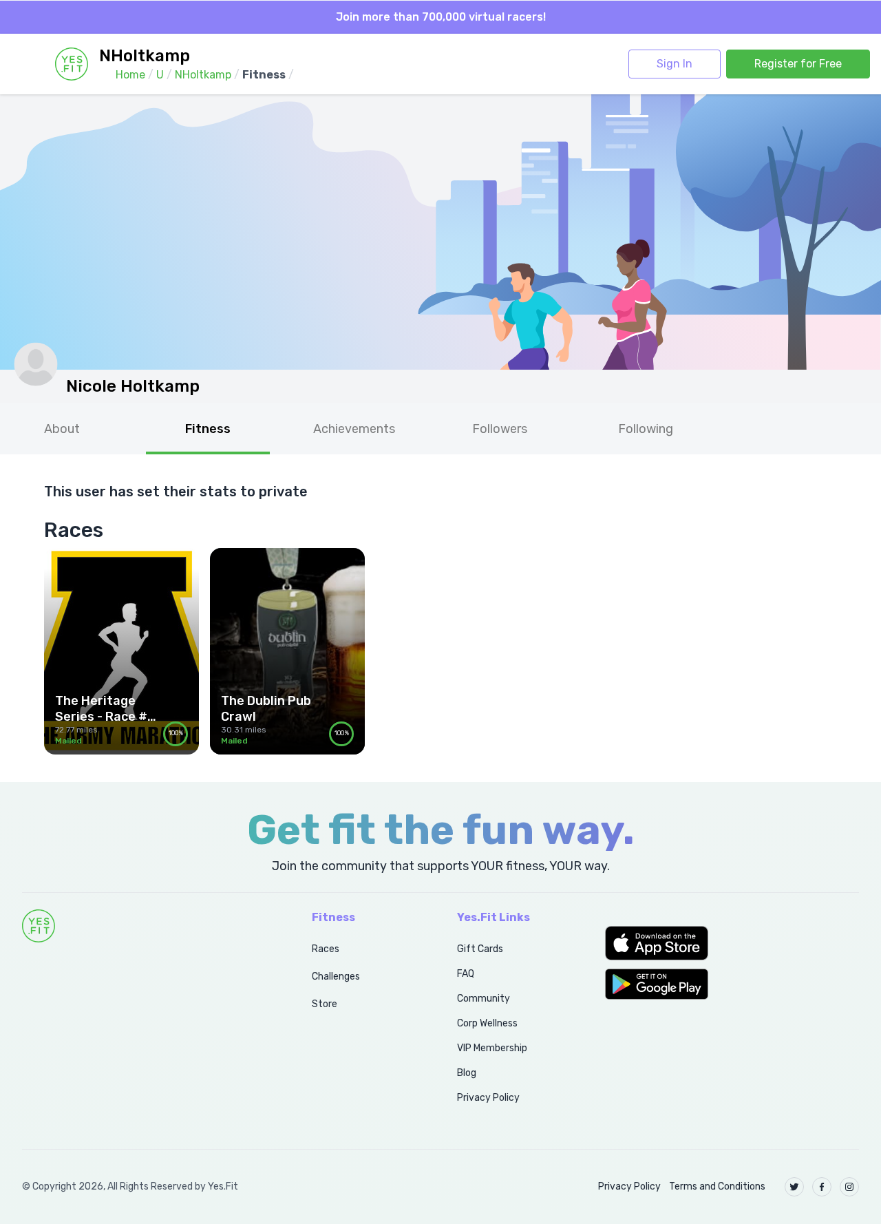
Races (325, 949)
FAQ (465, 974)
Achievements (354, 428)
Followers (499, 428)
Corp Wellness (487, 1023)
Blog (466, 1073)
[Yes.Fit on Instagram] (849, 1186)
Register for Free (798, 63)
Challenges (336, 976)
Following (645, 428)
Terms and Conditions (717, 1186)
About (62, 428)
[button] (732, 943)
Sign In (674, 63)
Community (483, 998)
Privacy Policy (488, 1098)
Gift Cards (480, 949)
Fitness (208, 428)
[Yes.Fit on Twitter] (794, 1186)
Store (324, 1004)
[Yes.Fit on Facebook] (821, 1186)
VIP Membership (492, 1048)
